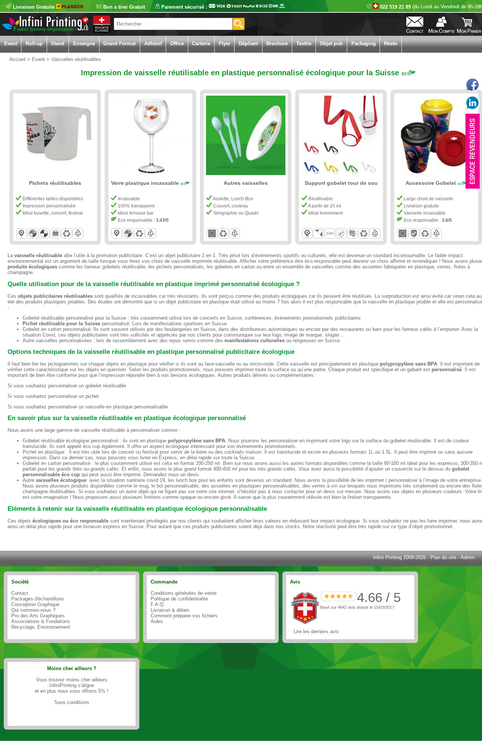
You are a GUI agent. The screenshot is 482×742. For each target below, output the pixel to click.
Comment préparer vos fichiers (184, 616)
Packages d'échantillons (37, 599)
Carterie (201, 43)
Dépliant (248, 43)
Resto (390, 43)
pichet (92, 396)
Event (10, 43)
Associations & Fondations (40, 621)
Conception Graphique (35, 604)
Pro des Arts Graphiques (38, 616)
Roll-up (34, 43)
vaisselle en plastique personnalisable (126, 407)
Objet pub (331, 43)
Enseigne (84, 43)
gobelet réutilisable (105, 386)
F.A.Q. (158, 604)
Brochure (277, 43)
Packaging (363, 43)
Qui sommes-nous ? (33, 610)
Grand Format (119, 43)
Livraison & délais (170, 610)
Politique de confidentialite (179, 599)
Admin (467, 557)
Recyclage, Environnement (40, 627)
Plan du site (443, 557)
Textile (303, 43)
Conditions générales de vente (184, 593)
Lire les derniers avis (316, 631)
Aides (157, 621)
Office (177, 43)
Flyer (224, 43)
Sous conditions (71, 702)
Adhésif (153, 43)
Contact (19, 593)
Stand (57, 43)
